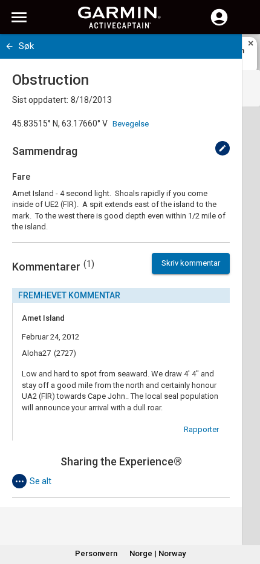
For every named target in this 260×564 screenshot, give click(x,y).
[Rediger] (222, 148)
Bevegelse (130, 123)
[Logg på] (219, 24)
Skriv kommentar (190, 262)
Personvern (96, 553)
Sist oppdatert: (40, 100)
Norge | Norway (157, 553)
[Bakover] (9, 46)
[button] (245, 509)
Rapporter (201, 429)
